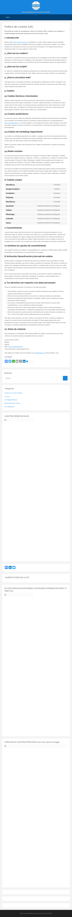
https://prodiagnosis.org (20, 42)
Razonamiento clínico (12, 403)
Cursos (7, 396)
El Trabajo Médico (10, 400)
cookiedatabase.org (40, 353)
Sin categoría (9, 407)
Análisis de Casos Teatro (13, 393)
